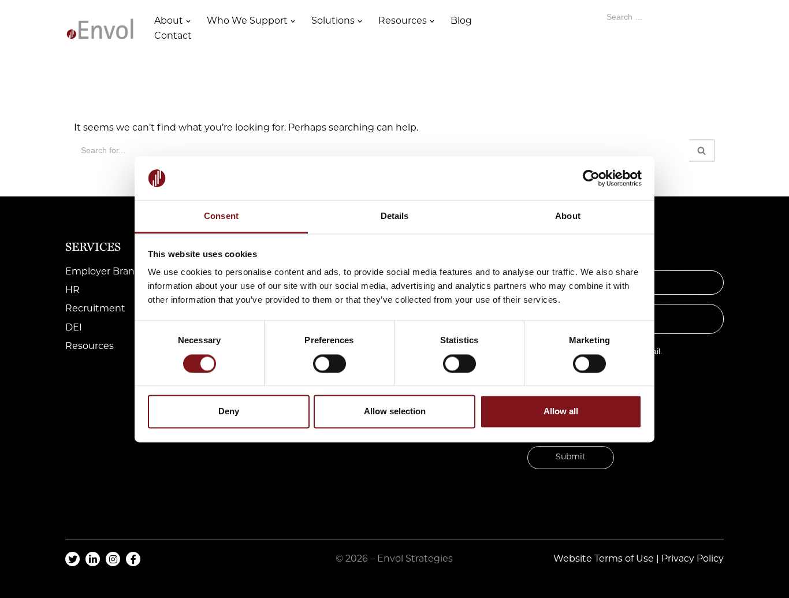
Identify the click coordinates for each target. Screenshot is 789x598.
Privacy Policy (692, 559)
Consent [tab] (221, 216)
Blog (461, 21)
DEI (73, 328)
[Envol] (100, 29)
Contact (173, 36)
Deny (228, 412)
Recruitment (95, 309)
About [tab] (567, 216)
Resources (89, 346)
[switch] (329, 363)
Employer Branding (110, 272)
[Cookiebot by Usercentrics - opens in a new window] (591, 178)
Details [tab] (395, 216)
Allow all (561, 412)
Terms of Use (624, 559)
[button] (188, 21)
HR (72, 290)
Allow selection (395, 412)
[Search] (702, 150)
